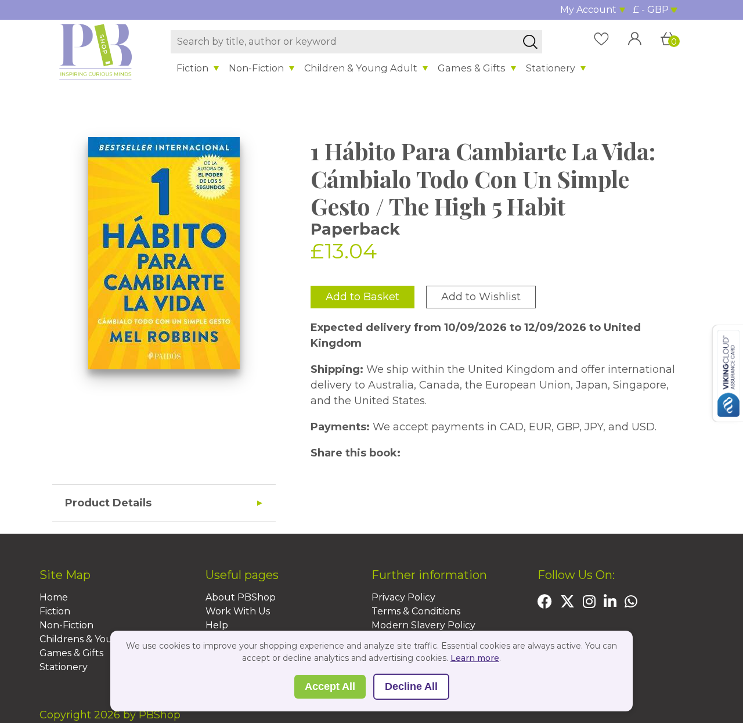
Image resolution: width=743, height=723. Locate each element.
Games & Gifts (472, 68)
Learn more (474, 658)
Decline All (411, 686)
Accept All (330, 686)
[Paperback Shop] (96, 51)
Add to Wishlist (481, 296)
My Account (588, 9)
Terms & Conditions (416, 611)
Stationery (550, 68)
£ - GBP (651, 9)
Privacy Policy (403, 597)
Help (216, 625)
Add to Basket (362, 296)
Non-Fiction (256, 68)
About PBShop (240, 597)
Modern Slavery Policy (423, 625)
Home (53, 597)
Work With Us (237, 611)
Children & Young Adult (360, 68)
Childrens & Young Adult (96, 639)
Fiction (192, 68)
